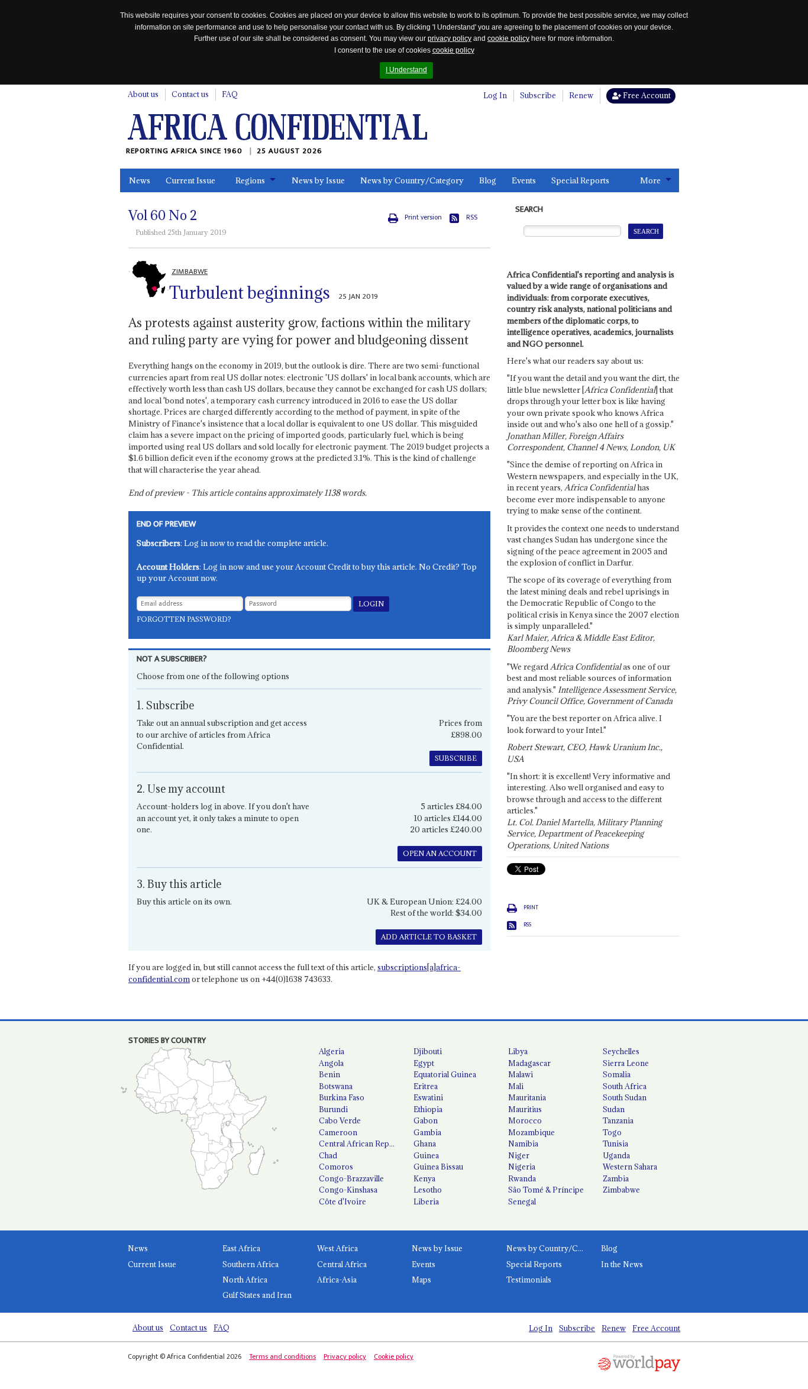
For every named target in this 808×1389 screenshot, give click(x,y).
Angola (331, 1063)
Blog (487, 180)
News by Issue (318, 180)
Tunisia (615, 1143)
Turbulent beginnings (249, 292)
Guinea (426, 1155)
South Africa (625, 1086)
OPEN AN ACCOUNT (440, 853)
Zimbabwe (621, 1189)
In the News (622, 1264)
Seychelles (621, 1051)
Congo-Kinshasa (348, 1189)
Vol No (162, 215)
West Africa (337, 1248)
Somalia (617, 1074)
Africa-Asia (337, 1279)
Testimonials (528, 1279)
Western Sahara (630, 1166)
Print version (423, 217)
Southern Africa (250, 1264)
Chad (328, 1155)
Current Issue (190, 180)
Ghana (424, 1143)
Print (530, 907)
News (139, 180)
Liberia (426, 1201)
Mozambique (531, 1132)
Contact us (190, 94)
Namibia (523, 1143)
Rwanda (522, 1178)
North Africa (244, 1279)
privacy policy (449, 38)
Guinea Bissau (438, 1166)
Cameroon (338, 1132)
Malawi (520, 1074)
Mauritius (525, 1109)
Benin (329, 1074)
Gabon (425, 1120)
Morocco (525, 1120)
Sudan (614, 1109)
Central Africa (342, 1264)
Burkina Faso (341, 1097)
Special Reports (580, 180)
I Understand (406, 70)
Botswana (336, 1086)
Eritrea (425, 1086)
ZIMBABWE (190, 271)
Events (524, 180)
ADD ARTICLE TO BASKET (429, 936)
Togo (612, 1132)
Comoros (336, 1166)
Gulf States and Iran (257, 1295)
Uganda (616, 1155)
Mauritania (527, 1097)
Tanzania (618, 1120)
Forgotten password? (184, 619)
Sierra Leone (626, 1063)
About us (143, 94)
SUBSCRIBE (456, 758)
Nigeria (521, 1166)
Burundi (333, 1109)
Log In (495, 95)
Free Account (646, 95)
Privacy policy (345, 1356)
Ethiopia (427, 1109)
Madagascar (529, 1063)
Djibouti (427, 1051)
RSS (471, 217)
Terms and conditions (282, 1356)
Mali (515, 1086)
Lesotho (427, 1189)
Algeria (331, 1051)
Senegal (522, 1201)
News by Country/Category (412, 180)
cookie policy (508, 38)
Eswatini (428, 1097)
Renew (581, 95)
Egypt (423, 1063)
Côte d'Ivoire (342, 1201)
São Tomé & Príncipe (546, 1189)
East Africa (241, 1248)
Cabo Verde (340, 1120)
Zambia (616, 1178)
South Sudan (625, 1097)
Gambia (427, 1132)
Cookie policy (393, 1356)
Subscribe (538, 95)
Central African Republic (361, 1143)
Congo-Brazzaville (351, 1178)
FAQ (230, 94)
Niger (518, 1155)
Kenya (424, 1178)
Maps (421, 1279)
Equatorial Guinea (444, 1074)
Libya (518, 1051)
